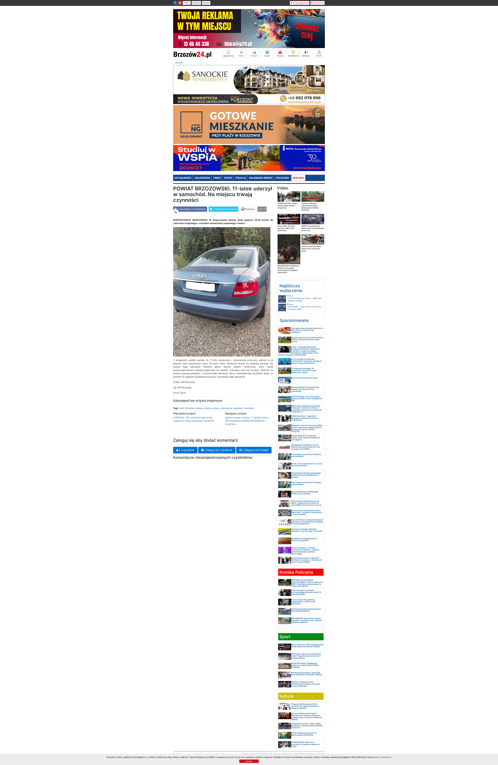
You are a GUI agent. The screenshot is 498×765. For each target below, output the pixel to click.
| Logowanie (186, 450)
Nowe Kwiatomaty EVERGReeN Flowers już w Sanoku (304, 493)
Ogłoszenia (228, 56)
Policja (280, 56)
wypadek (238, 408)
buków (198, 408)
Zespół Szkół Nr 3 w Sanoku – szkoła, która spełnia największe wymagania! (305, 437)
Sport (267, 56)
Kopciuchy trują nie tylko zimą (304, 378)
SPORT (228, 178)
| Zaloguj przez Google (255, 450)
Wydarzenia (293, 56)
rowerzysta (226, 408)
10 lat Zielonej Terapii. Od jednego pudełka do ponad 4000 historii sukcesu (306, 475)
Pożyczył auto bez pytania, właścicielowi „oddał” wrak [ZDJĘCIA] (303, 601)
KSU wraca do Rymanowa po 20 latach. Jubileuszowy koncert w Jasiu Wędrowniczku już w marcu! (306, 503)
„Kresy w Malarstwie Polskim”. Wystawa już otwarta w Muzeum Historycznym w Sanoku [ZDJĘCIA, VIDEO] (306, 716)
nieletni (207, 408)
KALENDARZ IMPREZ (260, 178)
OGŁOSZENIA (202, 178)
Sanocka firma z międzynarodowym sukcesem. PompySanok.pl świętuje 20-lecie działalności (307, 522)
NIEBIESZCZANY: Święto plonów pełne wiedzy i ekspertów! (288, 205)
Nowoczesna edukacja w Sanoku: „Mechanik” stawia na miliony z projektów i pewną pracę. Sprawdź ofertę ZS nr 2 (306, 409)
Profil (319, 56)
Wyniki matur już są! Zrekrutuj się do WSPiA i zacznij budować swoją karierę (307, 339)
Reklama (196, 3)
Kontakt (206, 3)
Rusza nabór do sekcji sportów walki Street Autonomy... (286, 228)
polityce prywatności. (383, 757)
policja (215, 408)
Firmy (241, 56)
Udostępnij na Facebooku (192, 209)
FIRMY (217, 178)
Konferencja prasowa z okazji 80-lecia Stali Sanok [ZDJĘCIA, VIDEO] (306, 673)
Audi (181, 408)
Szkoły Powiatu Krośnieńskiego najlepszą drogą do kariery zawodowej (305, 389)
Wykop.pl (249, 209)
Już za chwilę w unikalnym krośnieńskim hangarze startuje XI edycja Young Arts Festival (306, 361)
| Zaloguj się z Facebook (218, 450)
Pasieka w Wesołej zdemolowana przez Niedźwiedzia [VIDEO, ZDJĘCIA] (310, 206)
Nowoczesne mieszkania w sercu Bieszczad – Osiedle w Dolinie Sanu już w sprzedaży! (306, 512)
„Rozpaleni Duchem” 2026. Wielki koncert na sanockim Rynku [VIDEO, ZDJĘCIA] (307, 726)
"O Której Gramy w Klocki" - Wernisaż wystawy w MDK (304, 298)
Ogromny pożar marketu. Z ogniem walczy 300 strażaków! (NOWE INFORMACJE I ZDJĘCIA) (247, 420)
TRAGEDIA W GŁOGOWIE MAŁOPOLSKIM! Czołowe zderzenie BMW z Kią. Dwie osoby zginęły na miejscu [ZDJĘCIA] (307, 583)
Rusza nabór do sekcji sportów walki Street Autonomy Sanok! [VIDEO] (307, 645)
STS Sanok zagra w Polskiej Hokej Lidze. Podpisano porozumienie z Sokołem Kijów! (306, 656)
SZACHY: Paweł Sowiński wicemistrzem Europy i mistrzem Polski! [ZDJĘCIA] (305, 684)
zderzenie (249, 408)
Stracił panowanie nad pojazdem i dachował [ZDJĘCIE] (306, 610)
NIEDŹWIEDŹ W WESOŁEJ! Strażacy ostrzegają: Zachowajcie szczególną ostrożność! (288, 269)
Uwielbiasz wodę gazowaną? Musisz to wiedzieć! (304, 539)
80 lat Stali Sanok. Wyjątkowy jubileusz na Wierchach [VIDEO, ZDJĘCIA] (305, 665)
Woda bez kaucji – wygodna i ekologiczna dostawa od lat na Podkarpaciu (304, 418)
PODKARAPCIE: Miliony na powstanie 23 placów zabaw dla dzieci (305, 744)
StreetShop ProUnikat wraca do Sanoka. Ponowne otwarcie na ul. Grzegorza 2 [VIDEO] (305, 447)
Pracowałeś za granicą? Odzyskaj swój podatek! (306, 455)
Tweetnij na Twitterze (225, 209)
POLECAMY (282, 178)
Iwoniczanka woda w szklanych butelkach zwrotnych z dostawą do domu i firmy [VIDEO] (306, 560)
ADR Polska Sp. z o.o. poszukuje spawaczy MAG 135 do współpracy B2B (306, 398)
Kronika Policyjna (296, 572)
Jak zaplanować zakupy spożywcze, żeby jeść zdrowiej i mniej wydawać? (307, 330)
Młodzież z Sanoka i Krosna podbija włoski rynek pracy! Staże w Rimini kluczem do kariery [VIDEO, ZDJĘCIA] (307, 428)
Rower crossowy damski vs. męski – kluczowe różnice (307, 465)
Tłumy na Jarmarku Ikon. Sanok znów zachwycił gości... (311, 248)
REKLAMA (298, 178)
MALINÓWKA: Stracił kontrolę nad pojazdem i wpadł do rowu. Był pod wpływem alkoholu (306, 620)
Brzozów (189, 408)
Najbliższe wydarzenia (290, 288)
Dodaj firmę (318, 3)
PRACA (187, 3)
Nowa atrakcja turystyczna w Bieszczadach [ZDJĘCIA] (304, 734)
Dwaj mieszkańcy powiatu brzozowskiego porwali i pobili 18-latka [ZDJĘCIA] (306, 592)
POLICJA (241, 178)
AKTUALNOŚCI (182, 178)
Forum (254, 56)
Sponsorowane (294, 320)
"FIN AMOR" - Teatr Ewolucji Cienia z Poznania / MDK (304, 306)
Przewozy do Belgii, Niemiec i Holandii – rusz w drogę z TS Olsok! (306, 530)
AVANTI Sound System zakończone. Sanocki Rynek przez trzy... (312, 228)
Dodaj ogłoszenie (300, 3)
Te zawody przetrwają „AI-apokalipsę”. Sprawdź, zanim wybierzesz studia (304, 370)
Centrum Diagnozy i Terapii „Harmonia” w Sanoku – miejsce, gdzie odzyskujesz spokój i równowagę (305, 551)
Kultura (286, 696)
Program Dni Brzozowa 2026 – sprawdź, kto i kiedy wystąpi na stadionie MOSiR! (305, 706)
